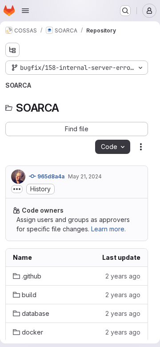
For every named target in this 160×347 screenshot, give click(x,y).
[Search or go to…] (125, 10)
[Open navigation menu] (25, 11)
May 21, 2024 (85, 176)
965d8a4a (50, 176)
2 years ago (122, 276)
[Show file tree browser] (12, 50)
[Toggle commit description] (17, 189)
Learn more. (108, 229)
